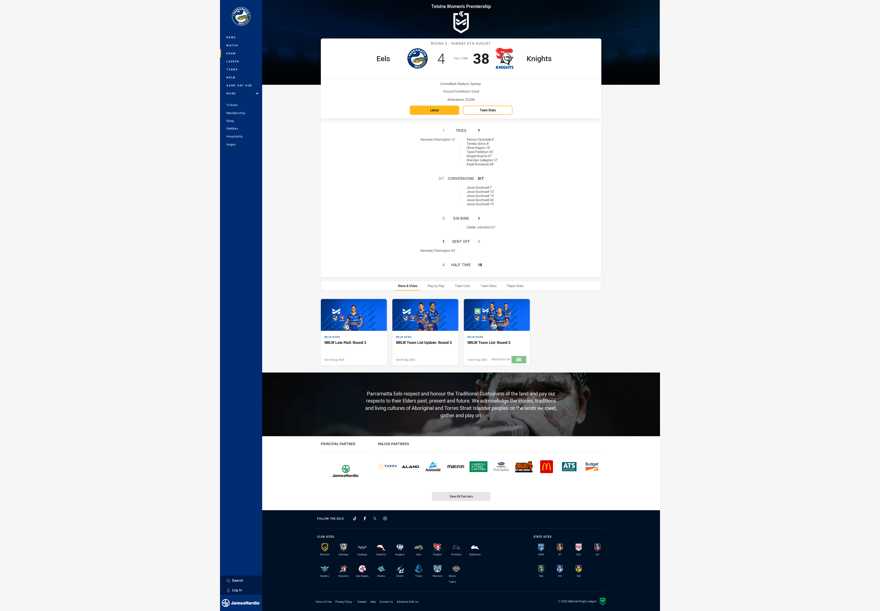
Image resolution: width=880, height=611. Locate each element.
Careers (362, 601)
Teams (232, 69)
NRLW (231, 77)
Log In (237, 590)
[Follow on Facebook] (365, 518)
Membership (235, 113)
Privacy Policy (343, 601)
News (231, 37)
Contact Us (386, 601)
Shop (230, 121)
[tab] (408, 285)
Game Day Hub (239, 85)
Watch (232, 45)
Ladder (232, 61)
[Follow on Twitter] (375, 518)
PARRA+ (232, 128)
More (231, 93)
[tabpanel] (461, 332)
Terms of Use (323, 601)
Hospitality (234, 136)
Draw (231, 53)
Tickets (232, 105)
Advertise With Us (407, 601)
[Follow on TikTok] (355, 518)
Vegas (231, 144)
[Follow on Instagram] (385, 518)
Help (373, 601)
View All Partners (461, 496)
